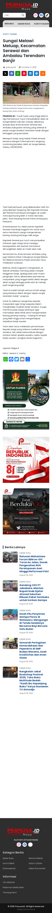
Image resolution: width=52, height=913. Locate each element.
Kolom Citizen (35, 863)
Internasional (9, 868)
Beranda (9, 23)
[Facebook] (11, 73)
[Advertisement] (26, 178)
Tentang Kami (10, 892)
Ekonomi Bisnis (36, 858)
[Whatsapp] (17, 73)
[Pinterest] (24, 73)
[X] (5, 73)
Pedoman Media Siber (13, 887)
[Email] (42, 73)
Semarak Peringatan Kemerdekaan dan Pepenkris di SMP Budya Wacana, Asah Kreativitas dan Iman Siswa (33, 650)
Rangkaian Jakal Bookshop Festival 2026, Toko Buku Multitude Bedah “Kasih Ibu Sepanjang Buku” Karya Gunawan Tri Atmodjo (33, 680)
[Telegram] (36, 73)
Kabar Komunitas (37, 868)
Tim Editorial (9, 882)
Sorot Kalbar (41, 23)
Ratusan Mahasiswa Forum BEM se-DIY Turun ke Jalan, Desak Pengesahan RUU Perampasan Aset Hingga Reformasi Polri (34, 564)
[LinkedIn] (30, 73)
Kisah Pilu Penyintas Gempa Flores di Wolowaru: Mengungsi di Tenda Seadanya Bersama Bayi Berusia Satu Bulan (33, 621)
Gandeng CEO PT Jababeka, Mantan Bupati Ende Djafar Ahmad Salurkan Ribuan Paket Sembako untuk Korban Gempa (34, 593)
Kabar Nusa (24, 23)
